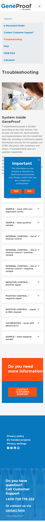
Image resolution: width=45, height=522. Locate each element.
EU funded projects (18, 440)
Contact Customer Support (22, 392)
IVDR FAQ (9, 53)
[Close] (39, 159)
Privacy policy (15, 436)
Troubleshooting (13, 39)
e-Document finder (14, 26)
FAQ (6, 46)
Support (8, 19)
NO (29, 191)
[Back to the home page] (17, 7)
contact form (15, 510)
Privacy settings (16, 443)
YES (16, 191)
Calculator (9, 60)
